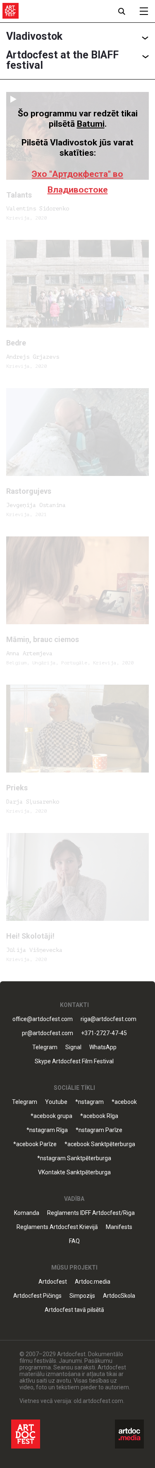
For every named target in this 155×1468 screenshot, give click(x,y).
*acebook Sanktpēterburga (99, 1144)
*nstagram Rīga (47, 1130)
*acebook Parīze (35, 1144)
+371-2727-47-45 (104, 1033)
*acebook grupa (51, 1116)
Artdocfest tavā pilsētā (74, 1310)
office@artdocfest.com (42, 1019)
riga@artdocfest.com (108, 1019)
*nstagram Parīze (99, 1130)
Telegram (24, 1102)
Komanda (26, 1213)
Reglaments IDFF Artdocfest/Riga (91, 1213)
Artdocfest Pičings (37, 1296)
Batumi (91, 124)
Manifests (119, 1227)
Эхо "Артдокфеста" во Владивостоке (77, 182)
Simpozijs (82, 1296)
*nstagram (89, 1102)
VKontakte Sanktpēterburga (74, 1172)
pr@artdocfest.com (47, 1033)
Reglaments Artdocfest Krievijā (57, 1227)
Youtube (56, 1102)
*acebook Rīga (99, 1116)
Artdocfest (52, 1282)
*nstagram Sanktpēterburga (74, 1158)
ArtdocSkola (119, 1296)
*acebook (124, 1102)
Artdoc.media (92, 1282)
